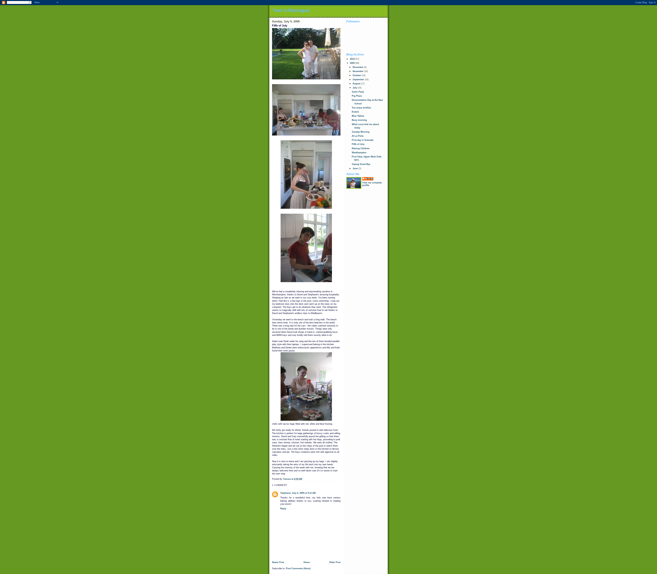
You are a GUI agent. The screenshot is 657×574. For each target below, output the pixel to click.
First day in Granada (362, 140)
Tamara (369, 178)
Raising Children (361, 148)
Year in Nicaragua (291, 10)
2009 (352, 63)
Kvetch (355, 112)
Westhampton (359, 152)
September (359, 79)
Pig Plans (357, 96)
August (357, 83)
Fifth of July (358, 144)
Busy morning (359, 120)
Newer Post (278, 562)
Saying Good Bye (361, 164)
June (355, 168)
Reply (283, 508)
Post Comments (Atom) (298, 568)
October (357, 75)
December (358, 67)
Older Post (334, 562)
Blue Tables (358, 116)
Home (307, 562)
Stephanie (285, 493)
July (355, 87)
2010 (352, 59)
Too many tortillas (361, 107)
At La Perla (357, 136)
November (358, 71)
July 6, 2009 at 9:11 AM (304, 493)
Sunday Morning (360, 132)
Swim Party (358, 92)
